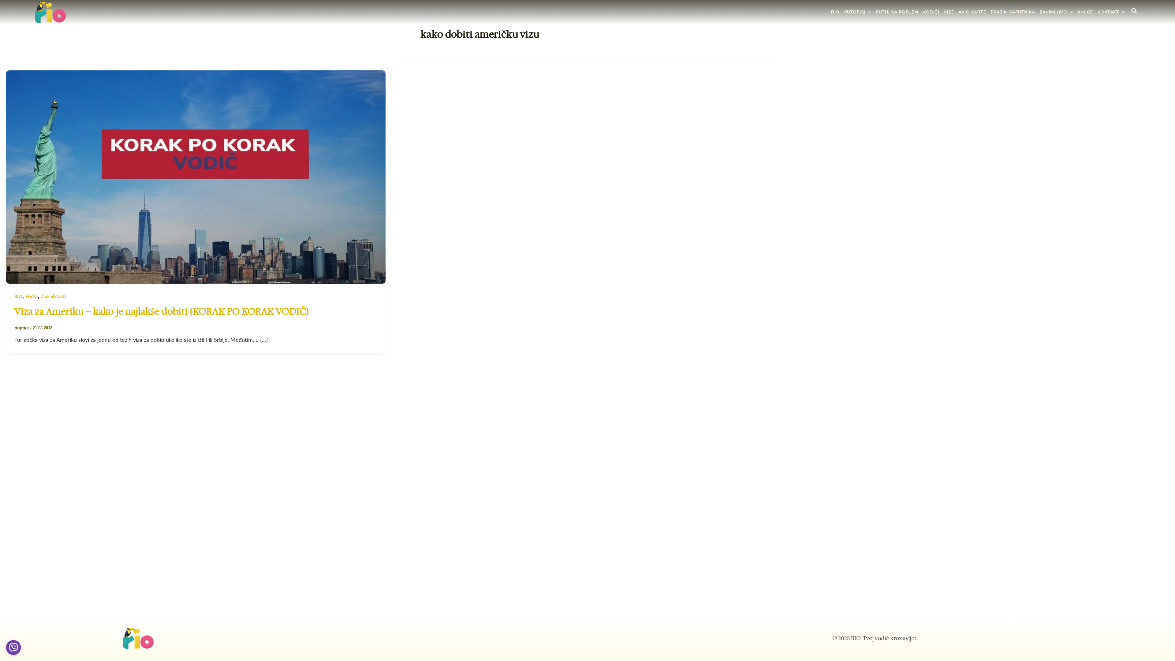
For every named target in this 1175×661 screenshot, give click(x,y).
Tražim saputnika (1012, 12)
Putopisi (854, 12)
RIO (835, 12)
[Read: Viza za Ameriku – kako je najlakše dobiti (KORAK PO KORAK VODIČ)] (196, 176)
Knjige (1085, 12)
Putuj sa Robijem (897, 12)
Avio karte (972, 12)
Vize (949, 12)
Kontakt (1108, 12)
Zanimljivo (1053, 12)
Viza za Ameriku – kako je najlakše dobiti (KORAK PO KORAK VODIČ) (161, 311)
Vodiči (931, 12)
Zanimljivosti (53, 296)
